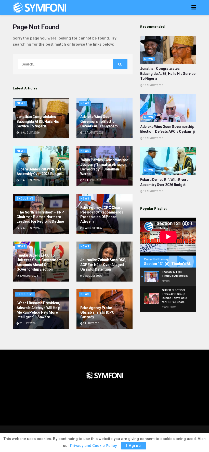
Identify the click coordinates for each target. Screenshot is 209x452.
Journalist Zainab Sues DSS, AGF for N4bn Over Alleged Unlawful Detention (103, 264)
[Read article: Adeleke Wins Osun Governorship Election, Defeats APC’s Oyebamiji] (168, 108)
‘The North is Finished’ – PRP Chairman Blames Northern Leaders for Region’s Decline (40, 216)
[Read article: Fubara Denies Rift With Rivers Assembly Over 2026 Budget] (168, 161)
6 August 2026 (28, 275)
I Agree (133, 445)
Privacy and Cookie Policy (93, 445)
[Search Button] (120, 64)
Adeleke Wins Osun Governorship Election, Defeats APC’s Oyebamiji (100, 121)
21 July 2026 (27, 323)
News (21, 103)
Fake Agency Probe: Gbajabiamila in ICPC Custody (97, 312)
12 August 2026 (93, 180)
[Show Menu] (193, 7)
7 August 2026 (92, 228)
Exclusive (25, 198)
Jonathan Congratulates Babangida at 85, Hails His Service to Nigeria (38, 121)
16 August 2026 (29, 132)
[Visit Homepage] (39, 8)
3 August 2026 (92, 275)
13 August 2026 (29, 180)
